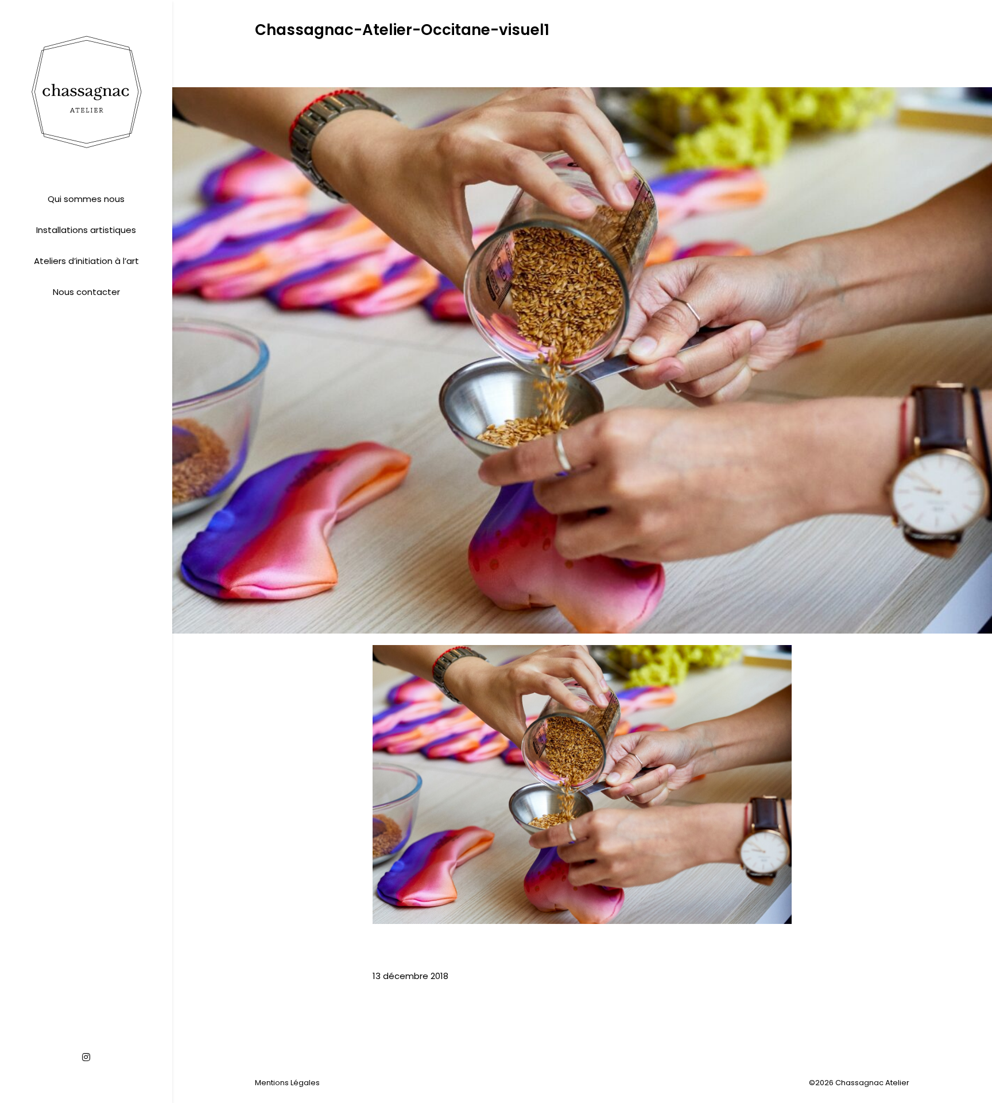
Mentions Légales (287, 1082)
